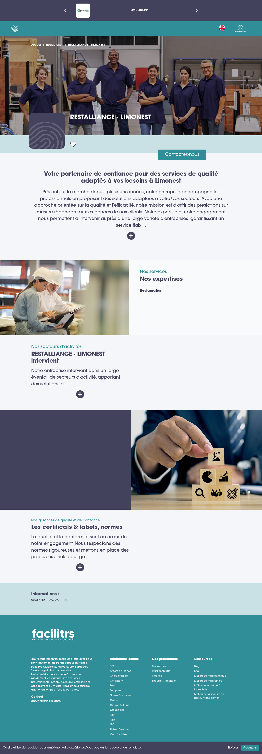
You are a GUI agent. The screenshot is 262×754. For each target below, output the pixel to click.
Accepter (250, 747)
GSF (112, 715)
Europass (115, 690)
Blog (197, 666)
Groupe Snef (117, 710)
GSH (112, 720)
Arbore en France (120, 671)
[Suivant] (197, 10)
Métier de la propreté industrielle (207, 687)
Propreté (157, 676)
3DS (112, 666)
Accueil (36, 45)
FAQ (196, 671)
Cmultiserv (116, 681)
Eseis (112, 685)
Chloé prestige (119, 676)
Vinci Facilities (118, 734)
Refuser (233, 747)
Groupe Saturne (119, 705)
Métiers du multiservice (208, 681)
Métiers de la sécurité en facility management (209, 696)
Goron (114, 700)
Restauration (54, 45)
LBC (112, 724)
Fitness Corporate (120, 695)
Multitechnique (161, 671)
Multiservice (159, 666)
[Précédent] (65, 10)
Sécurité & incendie (164, 681)
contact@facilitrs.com (46, 701)
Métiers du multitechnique (210, 676)
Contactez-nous (182, 154)
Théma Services (119, 729)
